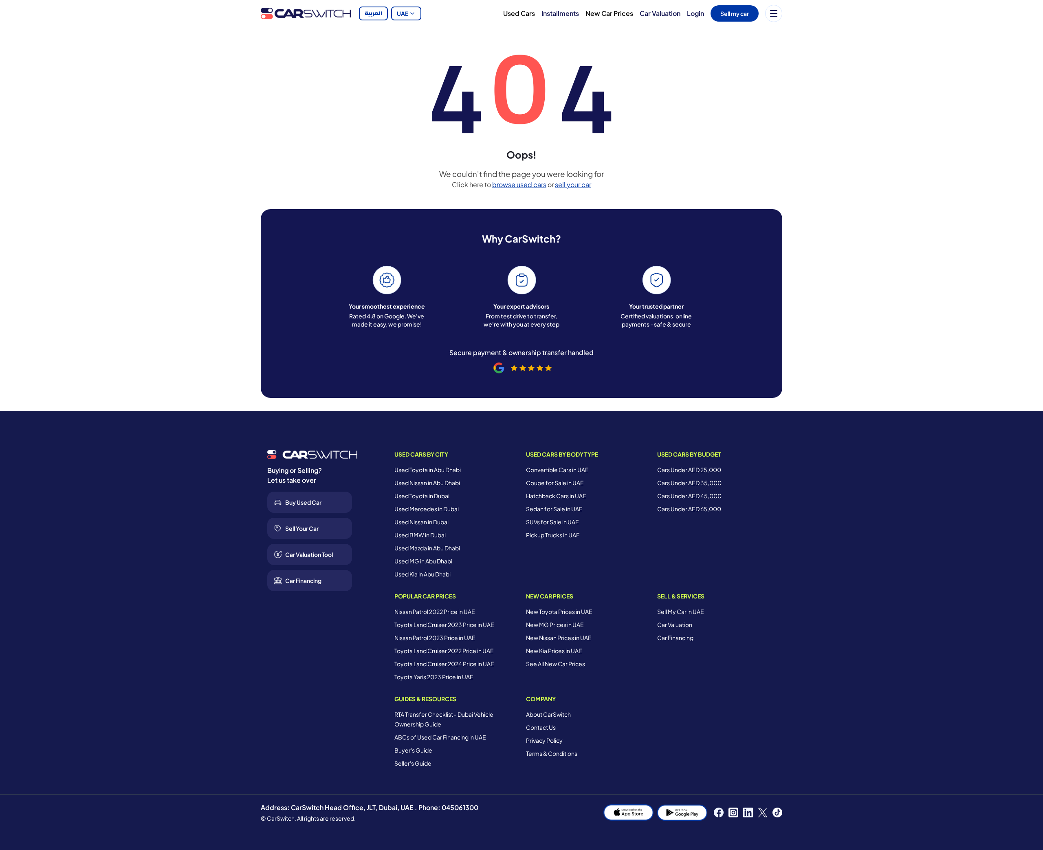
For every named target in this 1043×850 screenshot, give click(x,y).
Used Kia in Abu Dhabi (422, 574)
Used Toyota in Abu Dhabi (427, 469)
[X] (763, 812)
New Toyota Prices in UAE (559, 611)
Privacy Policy (544, 740)
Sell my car (734, 13)
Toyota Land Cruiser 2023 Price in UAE (444, 624)
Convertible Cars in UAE (557, 469)
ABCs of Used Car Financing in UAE (440, 737)
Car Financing (675, 637)
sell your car (573, 184)
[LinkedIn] (748, 812)
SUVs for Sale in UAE (552, 521)
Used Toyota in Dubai (421, 495)
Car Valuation (660, 13)
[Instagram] (733, 812)
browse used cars (519, 184)
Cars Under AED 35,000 (689, 482)
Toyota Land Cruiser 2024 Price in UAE (444, 663)
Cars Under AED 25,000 (689, 469)
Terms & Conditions (551, 753)
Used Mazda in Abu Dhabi (427, 548)
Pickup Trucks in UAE (553, 535)
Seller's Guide (412, 763)
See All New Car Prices (555, 663)
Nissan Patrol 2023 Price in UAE (434, 637)
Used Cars (519, 13)
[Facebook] (719, 812)
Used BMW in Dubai (420, 535)
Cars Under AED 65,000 (689, 508)
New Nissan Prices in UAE (559, 637)
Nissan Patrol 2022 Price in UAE (434, 611)
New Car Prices (609, 13)
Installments (560, 13)
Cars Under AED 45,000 (689, 495)
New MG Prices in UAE (555, 624)
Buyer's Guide (413, 750)
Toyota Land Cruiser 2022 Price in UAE (444, 650)
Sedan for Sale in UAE (554, 508)
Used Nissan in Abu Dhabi (427, 482)
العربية (373, 13)
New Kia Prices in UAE (554, 650)
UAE (402, 13)
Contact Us (541, 727)
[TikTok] (777, 812)
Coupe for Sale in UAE (555, 482)
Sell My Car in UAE (680, 611)
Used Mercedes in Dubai (426, 508)
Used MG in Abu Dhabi (423, 561)
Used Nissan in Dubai (421, 521)
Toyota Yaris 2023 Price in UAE (433, 676)
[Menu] (773, 13)
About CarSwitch (548, 714)
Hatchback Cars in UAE (556, 495)
